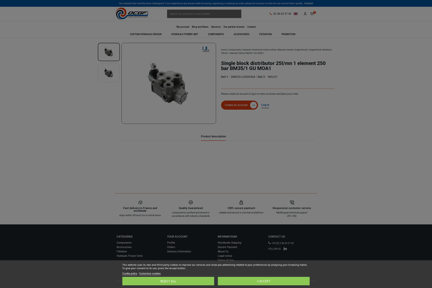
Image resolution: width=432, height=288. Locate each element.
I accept (263, 281)
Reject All (168, 281)
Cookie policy (129, 273)
